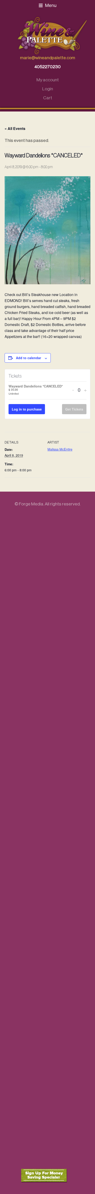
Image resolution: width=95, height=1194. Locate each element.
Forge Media (31, 504)
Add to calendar (28, 357)
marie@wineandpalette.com (47, 58)
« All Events (15, 128)
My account (47, 80)
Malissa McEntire (60, 449)
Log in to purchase (27, 409)
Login (47, 89)
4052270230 (47, 67)
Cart (47, 98)
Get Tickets (74, 409)
